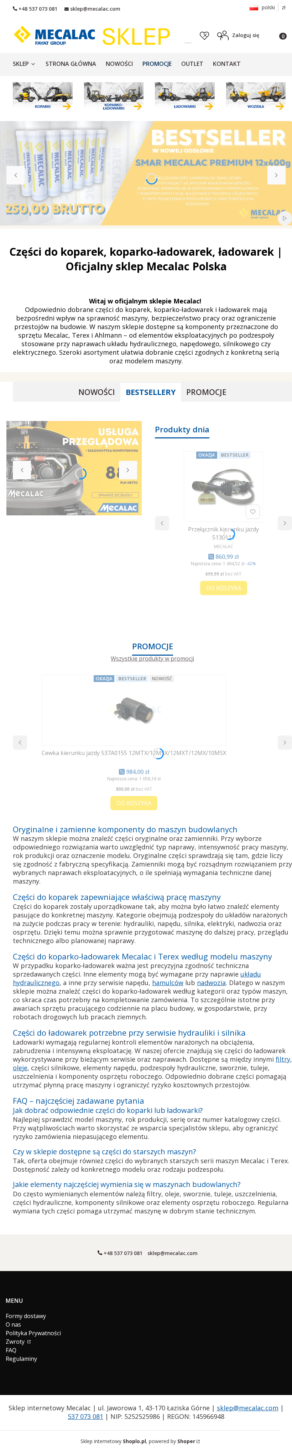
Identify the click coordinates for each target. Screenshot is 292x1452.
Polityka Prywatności (33, 1333)
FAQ (11, 1350)
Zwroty (16, 1342)
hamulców (167, 982)
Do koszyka (223, 588)
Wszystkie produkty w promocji (152, 659)
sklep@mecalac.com (247, 1408)
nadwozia (211, 982)
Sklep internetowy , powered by (137, 1441)
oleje (20, 1067)
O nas (13, 1324)
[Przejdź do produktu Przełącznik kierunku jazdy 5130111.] (223, 487)
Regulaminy (21, 1359)
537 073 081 (85, 1416)
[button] (220, 35)
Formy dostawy (26, 1316)
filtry (283, 1059)
